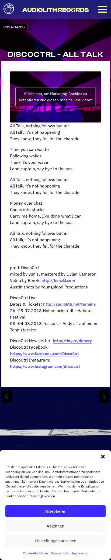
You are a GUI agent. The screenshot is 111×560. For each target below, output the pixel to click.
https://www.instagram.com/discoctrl (45, 366)
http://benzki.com (58, 280)
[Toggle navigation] (102, 9)
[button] (103, 456)
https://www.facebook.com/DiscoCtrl (44, 353)
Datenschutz (60, 553)
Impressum (80, 553)
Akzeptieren (55, 511)
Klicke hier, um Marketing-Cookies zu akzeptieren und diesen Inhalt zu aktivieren (55, 96)
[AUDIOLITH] (8, 16)
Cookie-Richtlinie (35, 553)
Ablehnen (55, 526)
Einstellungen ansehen (56, 540)
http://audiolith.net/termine (69, 304)
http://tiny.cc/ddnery (72, 340)
